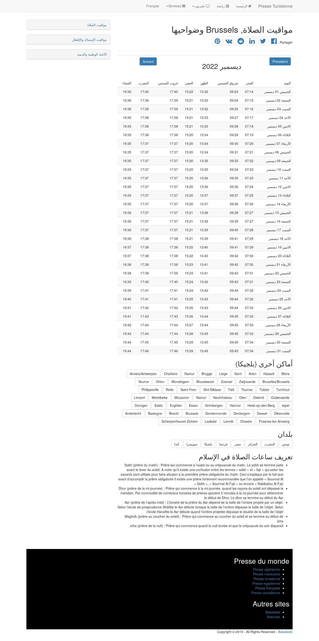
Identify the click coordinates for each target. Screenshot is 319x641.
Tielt (231, 389)
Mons (285, 373)
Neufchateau (222, 397)
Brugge (207, 373)
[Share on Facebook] (274, 42)
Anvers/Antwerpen (143, 373)
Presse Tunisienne (275, 6)
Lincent (139, 397)
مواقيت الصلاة (97, 24)
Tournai (246, 389)
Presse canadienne (266, 592)
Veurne (143, 381)
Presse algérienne (266, 569)
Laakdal (210, 421)
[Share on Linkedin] (252, 42)
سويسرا (191, 444)
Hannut (235, 405)
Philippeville (150, 389)
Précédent (280, 61)
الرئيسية (242, 6)
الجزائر (253, 444)
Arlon (252, 373)
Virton (160, 381)
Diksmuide (282, 413)
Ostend (258, 397)
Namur (189, 373)
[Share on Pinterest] (217, 42)
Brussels (192, 413)
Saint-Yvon (188, 389)
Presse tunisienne (267, 578)
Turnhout (283, 389)
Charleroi (170, 373)
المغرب (270, 444)
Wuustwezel (205, 381)
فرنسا (223, 444)
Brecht (174, 413)
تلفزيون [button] (200, 6)
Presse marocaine (266, 574)
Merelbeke (159, 397)
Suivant (148, 61)
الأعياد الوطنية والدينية (92, 54)
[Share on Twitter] (263, 42)
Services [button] (175, 6)
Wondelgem (180, 381)
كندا (176, 444)
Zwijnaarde (247, 381)
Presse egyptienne (266, 583)
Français (152, 6)
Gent (238, 373)
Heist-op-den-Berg (261, 405)
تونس (286, 444)
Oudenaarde (280, 397)
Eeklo (159, 405)
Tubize (264, 389)
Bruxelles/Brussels (276, 381)
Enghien (176, 405)
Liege (223, 373)
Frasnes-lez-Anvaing (274, 421)
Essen (193, 405)
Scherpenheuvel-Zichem (180, 421)
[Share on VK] (228, 42)
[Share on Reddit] (240, 42)
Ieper (286, 405)
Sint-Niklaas (212, 389)
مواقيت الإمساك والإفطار (89, 39)
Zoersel (226, 381)
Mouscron (181, 397)
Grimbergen (214, 405)
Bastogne (155, 413)
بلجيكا (208, 444)
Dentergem (242, 413)
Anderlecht (133, 413)
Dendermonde (216, 413)
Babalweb (273, 612)
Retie (170, 389)
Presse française (267, 588)
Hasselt (268, 373)
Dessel (262, 413)
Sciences (273, 616)
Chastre (246, 421)
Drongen (141, 405)
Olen (242, 397)
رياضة (221, 6)
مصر (237, 444)
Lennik (228, 421)
